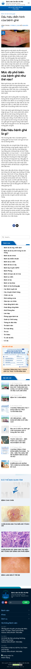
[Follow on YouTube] (6, 602)
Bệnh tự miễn (8, 277)
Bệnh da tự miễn (9, 262)
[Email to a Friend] (17, 225)
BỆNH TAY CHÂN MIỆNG (18, 397)
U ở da (6, 341)
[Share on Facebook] (13, 225)
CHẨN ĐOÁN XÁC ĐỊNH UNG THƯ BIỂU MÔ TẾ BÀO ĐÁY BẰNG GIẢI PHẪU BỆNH (15, 550)
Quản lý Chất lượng (10, 319)
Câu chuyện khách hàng (12, 292)
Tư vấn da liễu (8, 338)
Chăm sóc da (8, 295)
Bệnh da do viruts (10, 256)
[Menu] (29, 3)
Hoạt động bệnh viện (11, 304)
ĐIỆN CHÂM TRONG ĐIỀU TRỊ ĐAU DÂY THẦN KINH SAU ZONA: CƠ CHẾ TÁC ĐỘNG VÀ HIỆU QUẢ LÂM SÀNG (20, 388)
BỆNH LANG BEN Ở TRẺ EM (10, 575)
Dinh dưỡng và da (10, 298)
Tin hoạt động (8, 329)
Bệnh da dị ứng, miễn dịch (13, 248)
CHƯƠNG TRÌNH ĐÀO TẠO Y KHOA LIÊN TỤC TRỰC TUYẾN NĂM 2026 (15, 370)
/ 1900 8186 (15, 9)
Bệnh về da (8, 280)
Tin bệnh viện (8, 325)
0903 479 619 (19, 7)
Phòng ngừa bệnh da (11, 316)
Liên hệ (22, 667)
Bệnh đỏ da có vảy (10, 265)
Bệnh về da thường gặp (8, 14)
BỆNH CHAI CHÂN (7, 500)
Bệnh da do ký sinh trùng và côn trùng (15, 252)
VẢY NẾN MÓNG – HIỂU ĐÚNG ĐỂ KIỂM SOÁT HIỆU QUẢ (19, 420)
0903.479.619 (11, 632)
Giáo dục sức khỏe (10, 301)
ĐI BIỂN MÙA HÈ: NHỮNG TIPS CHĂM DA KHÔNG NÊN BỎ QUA (19, 465)
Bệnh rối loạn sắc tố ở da (12, 274)
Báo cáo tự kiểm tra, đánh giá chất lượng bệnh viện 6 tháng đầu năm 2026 (20, 430)
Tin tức (6, 332)
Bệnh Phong (8, 271)
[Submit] (3, 237)
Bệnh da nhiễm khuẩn (11, 259)
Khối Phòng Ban (9, 310)
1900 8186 (19, 632)
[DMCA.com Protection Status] (17, 665)
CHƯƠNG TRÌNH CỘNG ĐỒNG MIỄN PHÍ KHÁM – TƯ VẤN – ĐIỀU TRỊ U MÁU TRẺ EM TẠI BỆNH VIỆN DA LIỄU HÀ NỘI (19, 453)
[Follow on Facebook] (2, 602)
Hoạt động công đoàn (11, 307)
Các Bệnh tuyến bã (10, 289)
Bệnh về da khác (9, 283)
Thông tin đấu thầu (10, 322)
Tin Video (7, 335)
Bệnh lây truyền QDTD (11, 268)
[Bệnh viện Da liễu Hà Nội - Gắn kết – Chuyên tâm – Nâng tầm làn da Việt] (3, 3)
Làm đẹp (7, 313)
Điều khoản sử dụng (13, 667)
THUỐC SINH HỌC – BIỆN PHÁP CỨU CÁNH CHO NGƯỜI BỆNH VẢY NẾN (18, 440)
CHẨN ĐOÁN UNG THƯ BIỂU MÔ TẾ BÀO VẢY (15, 525)
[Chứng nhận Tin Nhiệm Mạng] (7, 656)
